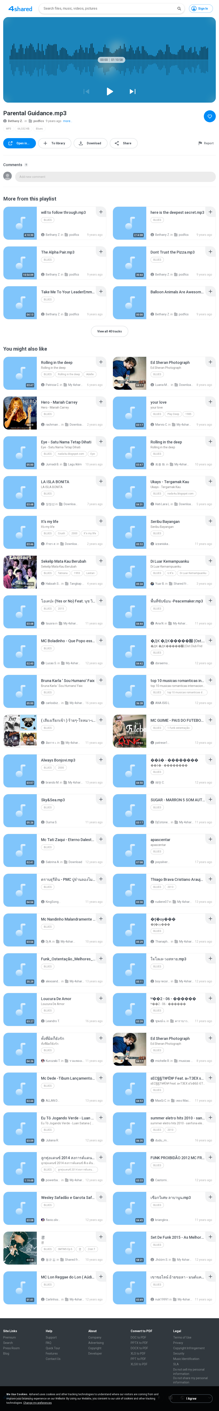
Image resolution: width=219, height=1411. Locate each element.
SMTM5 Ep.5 (65, 1249)
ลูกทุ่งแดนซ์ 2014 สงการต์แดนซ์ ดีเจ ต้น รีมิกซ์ (78, 1169)
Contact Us (53, 1359)
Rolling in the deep (69, 374)
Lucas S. (51, 663)
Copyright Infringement (189, 1348)
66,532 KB (24, 128)
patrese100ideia (162, 742)
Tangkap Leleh (77, 583)
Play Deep (173, 414)
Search (8, 1343)
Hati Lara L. (162, 504)
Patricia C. (52, 385)
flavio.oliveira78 (53, 1220)
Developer (95, 1353)
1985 (188, 414)
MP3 (8, 128)
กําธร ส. (51, 544)
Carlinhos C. (53, 1299)
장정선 (50, 504)
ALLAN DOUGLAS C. (53, 1100)
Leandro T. (53, 1021)
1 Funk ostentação (178, 727)
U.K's (170, 573)
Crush (61, 533)
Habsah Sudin (53, 583)
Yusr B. (160, 583)
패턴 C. (159, 782)
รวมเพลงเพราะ (77, 1061)
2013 (170, 887)
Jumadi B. (52, 464)
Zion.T (91, 1249)
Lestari (90, 573)
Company (94, 1337)
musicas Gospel (186, 1061)
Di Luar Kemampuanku (193, 573)
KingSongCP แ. (53, 901)
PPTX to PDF (139, 1343)
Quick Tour (53, 1348)
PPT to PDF (138, 1359)
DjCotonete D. (162, 822)
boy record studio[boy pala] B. (162, 981)
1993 (77, 573)
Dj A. (49, 941)
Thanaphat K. (162, 941)
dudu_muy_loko (162, 1140)
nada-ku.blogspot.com (71, 453)
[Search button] (179, 8)
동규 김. (51, 1259)
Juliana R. (52, 1140)
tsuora (50, 623)
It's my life (90, 533)
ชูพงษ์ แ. (160, 1021)
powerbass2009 (53, 1180)
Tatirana (63, 573)
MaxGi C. (161, 1100)
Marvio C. (161, 424)
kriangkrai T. (162, 1220)
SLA (176, 1364)
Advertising (96, 1343)
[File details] (20, 223)
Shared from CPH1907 (181, 583)
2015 (61, 608)
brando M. (52, 782)
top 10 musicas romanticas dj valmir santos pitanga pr (187, 692)
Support (51, 1337)
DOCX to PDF (139, 1348)
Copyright (94, 1348)
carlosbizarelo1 (53, 703)
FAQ (48, 1343)
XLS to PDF (138, 1353)
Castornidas (162, 1180)
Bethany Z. (15, 121)
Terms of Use (182, 1337)
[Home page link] (20, 8)
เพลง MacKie (183, 1100)
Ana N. (159, 623)
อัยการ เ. (51, 742)
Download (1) (77, 424)
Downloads (186, 385)
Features (52, 1353)
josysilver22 (162, 862)
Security (178, 1353)
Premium (9, 1337)
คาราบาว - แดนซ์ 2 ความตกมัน (182, 1021)
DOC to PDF (138, 1337)
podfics (38, 121)
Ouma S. (51, 822)
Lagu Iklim (75, 464)
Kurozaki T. (53, 1061)
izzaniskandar (162, 544)
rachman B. (53, 424)
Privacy (178, 1343)
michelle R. (162, 1061)
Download (75, 862)
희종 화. (160, 464)
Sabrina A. (53, 862)
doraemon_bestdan (162, 663)
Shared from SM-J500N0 (72, 1259)
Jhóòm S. (161, 1259)
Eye (92, 453)
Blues (39, 128)
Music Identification (186, 1359)
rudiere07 (161, 901)
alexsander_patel (53, 981)
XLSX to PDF (139, 1364)
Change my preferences (37, 1402)
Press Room (11, 1348)
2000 (74, 533)
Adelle (90, 374)
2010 (170, 1129)
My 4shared (75, 385)
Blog (6, 1353)
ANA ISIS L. (162, 703)
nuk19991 (162, 1299)
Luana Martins (162, 385)
